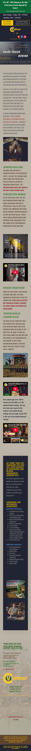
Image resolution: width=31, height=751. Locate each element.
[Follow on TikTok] (28, 37)
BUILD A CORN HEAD (17, 742)
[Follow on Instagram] (25, 37)
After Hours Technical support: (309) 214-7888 (12, 647)
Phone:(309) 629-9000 (12, 643)
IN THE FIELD (11, 747)
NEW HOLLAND (12, 740)
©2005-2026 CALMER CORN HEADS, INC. (13, 746)
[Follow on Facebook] (22, 37)
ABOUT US (17, 747)
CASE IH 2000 (12, 738)
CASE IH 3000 (19, 738)
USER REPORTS (15, 748)
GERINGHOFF (23, 740)
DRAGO (10, 742)
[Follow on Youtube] (18, 37)
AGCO (17, 740)
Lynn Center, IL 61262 (10, 658)
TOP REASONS (24, 747)
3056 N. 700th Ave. (9, 657)
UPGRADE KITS (7, 737)
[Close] (29, 1)
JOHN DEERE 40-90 (16, 737)
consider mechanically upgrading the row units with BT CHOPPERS (13, 119)
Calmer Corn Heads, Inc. (11, 655)
